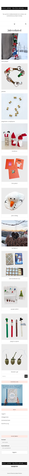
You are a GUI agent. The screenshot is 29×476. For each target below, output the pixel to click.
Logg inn (3, 413)
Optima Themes (18, 473)
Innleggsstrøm (5, 417)
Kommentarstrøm (5, 420)
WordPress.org (5, 423)
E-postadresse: (5, 445)
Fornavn (3, 439)
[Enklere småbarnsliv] (14, 8)
